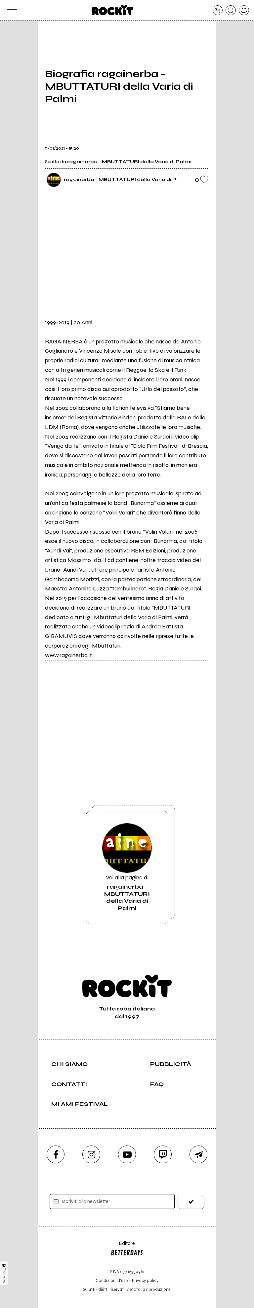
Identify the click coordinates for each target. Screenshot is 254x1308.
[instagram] (91, 1154)
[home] (113, 10)
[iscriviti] (191, 1202)
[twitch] (163, 1154)
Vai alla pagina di (127, 893)
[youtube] (127, 1154)
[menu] (10, 10)
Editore (122, 1246)
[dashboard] (244, 10)
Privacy (4, 1275)
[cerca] (231, 10)
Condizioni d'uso (112, 1280)
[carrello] (218, 10)
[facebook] (55, 1154)
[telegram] (198, 1154)
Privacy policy (145, 1280)
